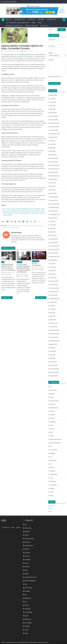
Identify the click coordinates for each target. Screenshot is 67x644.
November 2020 (54, 334)
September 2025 (54, 134)
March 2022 (53, 277)
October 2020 (54, 337)
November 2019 (54, 372)
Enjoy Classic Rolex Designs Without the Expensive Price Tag (41, 297)
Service (52, 467)
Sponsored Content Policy (14, 26)
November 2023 (54, 207)
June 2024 (53, 183)
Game (52, 425)
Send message (54, 83)
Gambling (52, 422)
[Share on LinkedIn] (15, 221)
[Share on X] (11, 221)
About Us (9, 19)
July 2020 (52, 348)
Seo (51, 464)
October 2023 (54, 211)
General (52, 429)
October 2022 (54, 253)
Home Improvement (56, 439)
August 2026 (53, 95)
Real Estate (53, 460)
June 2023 (53, 225)
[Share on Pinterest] (23, 221)
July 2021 (52, 305)
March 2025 (53, 155)
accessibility (10, 225)
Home (33, 23)
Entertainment (54, 408)
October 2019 (54, 376)
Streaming (53, 481)
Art (51, 387)
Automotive (53, 390)
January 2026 (54, 120)
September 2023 (54, 214)
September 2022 (54, 256)
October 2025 (54, 130)
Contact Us (31, 19)
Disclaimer (41, 19)
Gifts (51, 432)
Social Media (53, 474)
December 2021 (54, 288)
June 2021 (52, 309)
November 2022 (54, 249)
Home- (40, 23)
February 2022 (54, 281)
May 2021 (52, 313)
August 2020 (53, 344)
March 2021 (53, 320)
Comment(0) (29, 51)
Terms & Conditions (31, 26)
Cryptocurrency (54, 401)
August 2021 (53, 302)
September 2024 (55, 176)
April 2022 (52, 274)
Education (53, 404)
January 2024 (54, 200)
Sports (52, 478)
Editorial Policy (52, 19)
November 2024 (54, 169)
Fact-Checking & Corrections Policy (17, 23)
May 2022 (52, 270)
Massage (52, 453)
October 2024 (54, 172)
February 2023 (54, 239)
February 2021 (54, 323)
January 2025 (54, 162)
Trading (52, 488)
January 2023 (54, 242)
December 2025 (54, 123)
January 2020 (54, 365)
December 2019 (54, 369)
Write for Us (44, 26)
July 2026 (52, 98)
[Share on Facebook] (7, 221)
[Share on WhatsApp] (19, 221)
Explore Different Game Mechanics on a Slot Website (8, 297)
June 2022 (53, 267)
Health (52, 436)
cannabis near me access (26, 225)
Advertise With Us (19, 19)
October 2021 (53, 295)
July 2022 (52, 263)
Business (16, 225)
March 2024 (53, 193)
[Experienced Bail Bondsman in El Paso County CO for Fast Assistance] (8, 255)
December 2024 (54, 165)
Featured (52, 415)
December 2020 (54, 330)
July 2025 (52, 141)
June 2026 (53, 102)
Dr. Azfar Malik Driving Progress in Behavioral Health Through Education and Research (23, 268)
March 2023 (53, 235)
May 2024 (52, 186)
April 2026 (52, 109)
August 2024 (53, 179)
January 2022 (54, 284)
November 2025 (54, 127)
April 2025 (52, 151)
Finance (52, 418)
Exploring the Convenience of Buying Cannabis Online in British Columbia (23, 211)
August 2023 (53, 218)
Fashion (52, 411)
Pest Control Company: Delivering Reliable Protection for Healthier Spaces (24, 209)
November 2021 (54, 291)
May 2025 (52, 148)
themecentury (44, 642)
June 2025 (53, 144)
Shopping (52, 471)
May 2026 (52, 105)
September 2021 (54, 298)
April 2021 (52, 316)
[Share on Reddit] (27, 221)
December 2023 (54, 204)
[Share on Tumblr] (31, 221)
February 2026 (54, 116)
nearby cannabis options (12, 227)
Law (3, 262)
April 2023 (52, 232)
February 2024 (54, 197)
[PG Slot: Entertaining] (39, 255)
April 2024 (52, 190)
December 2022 (54, 246)
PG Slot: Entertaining (36, 264)
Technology (53, 485)
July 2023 (52, 221)
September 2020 (54, 341)
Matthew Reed (17, 51)
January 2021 (53, 327)
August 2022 (53, 260)
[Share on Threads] (35, 221)
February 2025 (54, 158)
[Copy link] (38, 221)
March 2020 (53, 362)
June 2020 (53, 351)
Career (52, 397)
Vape (51, 495)
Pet (51, 457)
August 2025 (53, 137)
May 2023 (52, 228)
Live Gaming (35, 261)
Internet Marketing (55, 443)
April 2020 (52, 358)
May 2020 (52, 355)
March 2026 (53, 113)
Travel (51, 492)
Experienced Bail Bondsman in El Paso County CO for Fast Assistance (8, 267)
